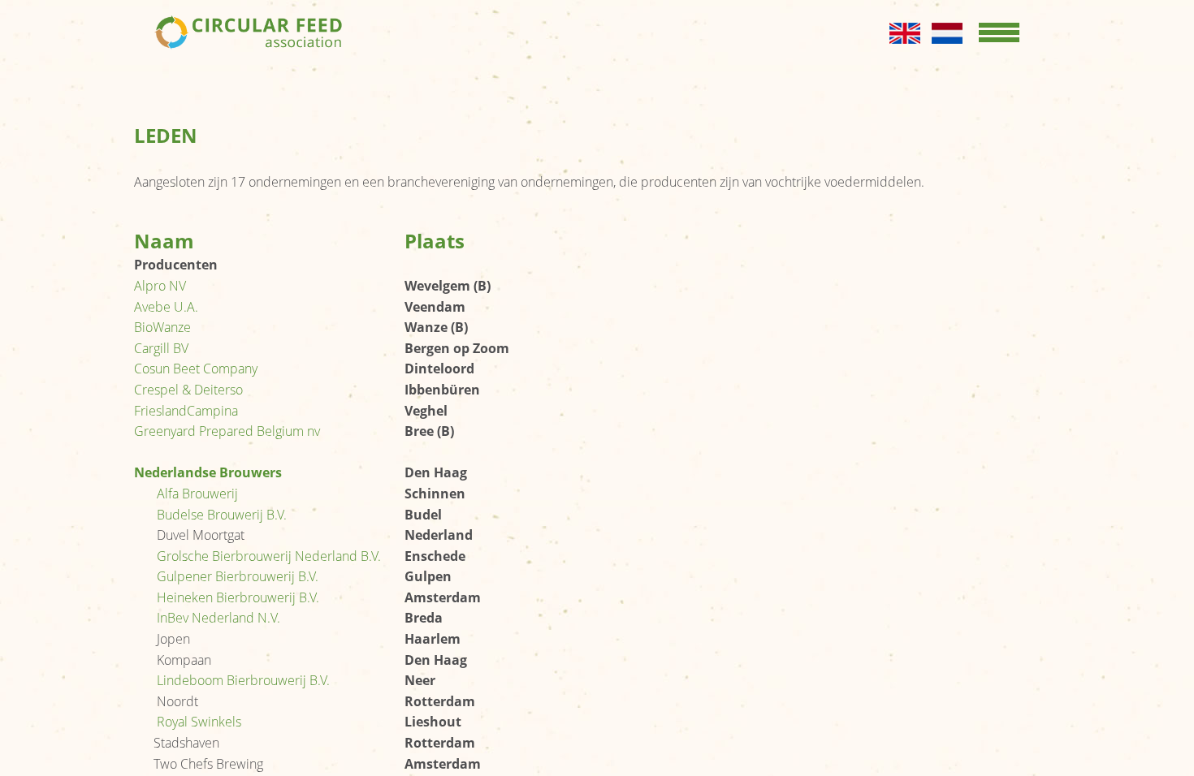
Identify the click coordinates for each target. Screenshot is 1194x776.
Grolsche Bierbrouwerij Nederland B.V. (269, 556)
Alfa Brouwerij (197, 493)
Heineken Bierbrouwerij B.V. (238, 597)
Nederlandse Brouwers (208, 472)
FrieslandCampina (186, 411)
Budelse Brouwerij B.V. (222, 515)
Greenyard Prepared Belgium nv (227, 431)
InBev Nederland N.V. (218, 618)
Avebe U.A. (166, 307)
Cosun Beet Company (195, 368)
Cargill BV (161, 348)
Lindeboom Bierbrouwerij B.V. (243, 680)
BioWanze (162, 327)
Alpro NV (160, 286)
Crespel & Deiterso (188, 390)
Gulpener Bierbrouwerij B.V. (237, 576)
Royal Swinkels (199, 722)
